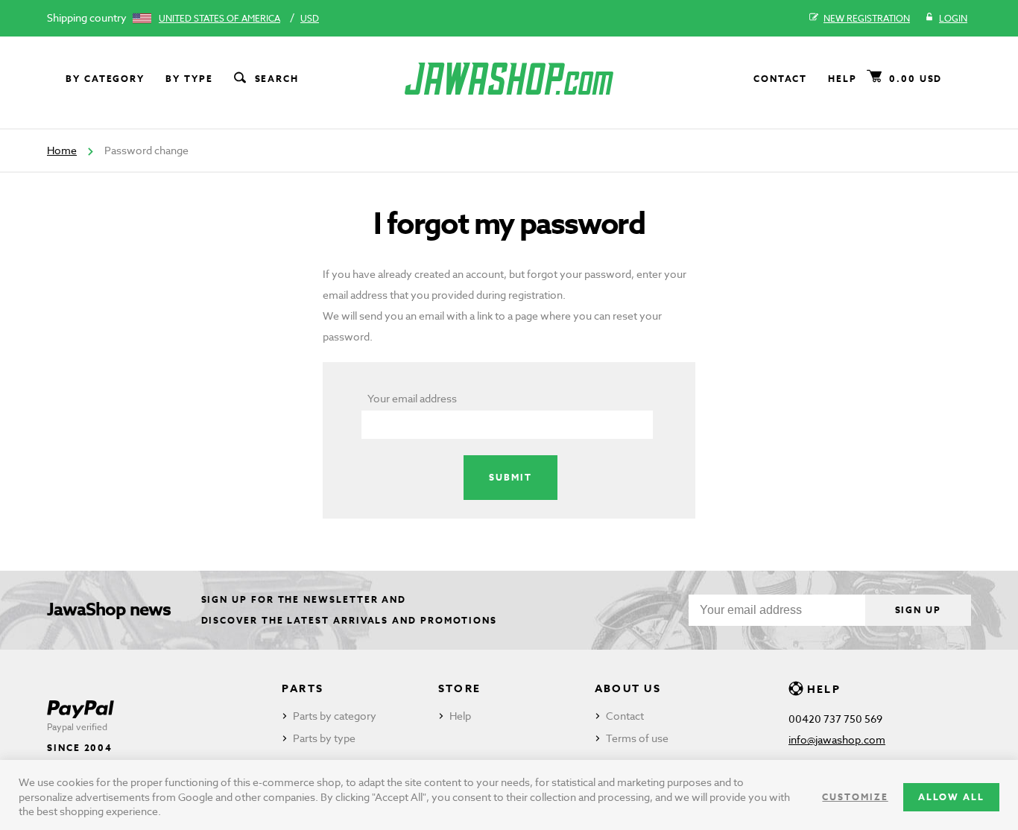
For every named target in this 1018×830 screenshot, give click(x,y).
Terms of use (637, 738)
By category (105, 78)
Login (953, 18)
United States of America (219, 18)
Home (62, 150)
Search (277, 78)
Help (842, 78)
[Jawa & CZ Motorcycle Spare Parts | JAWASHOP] (509, 79)
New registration (866, 18)
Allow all (951, 797)
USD (309, 18)
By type (188, 78)
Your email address (412, 398)
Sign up (918, 610)
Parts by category (334, 716)
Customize (855, 797)
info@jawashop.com (836, 739)
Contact (780, 78)
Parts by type (324, 738)
